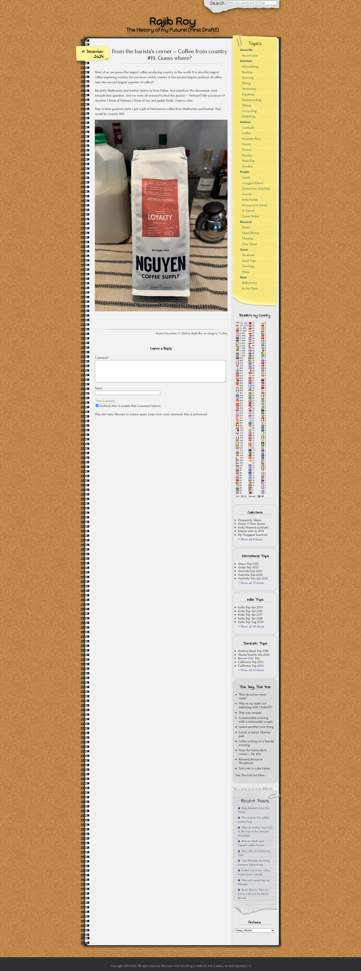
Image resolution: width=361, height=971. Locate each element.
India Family (250, 199)
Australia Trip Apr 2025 (253, 578)
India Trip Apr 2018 (250, 618)
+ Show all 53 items (251, 670)
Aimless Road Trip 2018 (253, 651)
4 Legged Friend (252, 183)
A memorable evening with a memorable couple (256, 719)
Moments (246, 222)
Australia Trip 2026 (250, 575)
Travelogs (248, 266)
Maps (245, 272)
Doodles (247, 166)
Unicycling (249, 111)
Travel (244, 249)
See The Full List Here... (251, 775)
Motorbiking (250, 66)
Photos (246, 150)
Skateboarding (251, 100)
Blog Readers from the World (253, 810)
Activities (246, 61)
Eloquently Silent (249, 520)
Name (99, 388)
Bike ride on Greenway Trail (254, 853)
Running (248, 77)
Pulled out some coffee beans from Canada (254, 872)
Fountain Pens (251, 139)
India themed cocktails (253, 527)
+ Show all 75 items (251, 583)
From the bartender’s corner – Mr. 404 (253, 752)
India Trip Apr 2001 (250, 607)
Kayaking (248, 94)
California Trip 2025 (251, 666)
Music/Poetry (250, 233)
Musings (248, 238)
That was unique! (250, 712)
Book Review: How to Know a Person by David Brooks (253, 894)
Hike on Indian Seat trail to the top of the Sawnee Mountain (255, 831)
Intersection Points (254, 205)
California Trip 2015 (250, 662)
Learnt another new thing (256, 727)
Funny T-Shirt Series (251, 524)
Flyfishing (248, 116)
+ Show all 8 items (250, 539)
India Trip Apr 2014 (250, 611)
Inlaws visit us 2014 (251, 531)
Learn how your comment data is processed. (178, 414)
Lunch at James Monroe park (255, 734)
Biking (246, 83)
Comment (102, 358)
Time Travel (249, 244)
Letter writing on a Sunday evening (257, 743)
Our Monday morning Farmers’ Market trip (253, 862)
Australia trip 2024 (250, 571)
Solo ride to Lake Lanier (254, 768)
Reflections (249, 283)
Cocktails (248, 128)
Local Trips (249, 261)
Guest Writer (250, 216)
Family (246, 177)
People (244, 172)
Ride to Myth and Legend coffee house (251, 843)
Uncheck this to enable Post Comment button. (130, 406)
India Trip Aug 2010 (250, 622)
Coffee (223, 333)
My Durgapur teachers (253, 535)
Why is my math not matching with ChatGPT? (255, 705)
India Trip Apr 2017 (250, 614)
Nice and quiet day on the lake (253, 882)
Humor (246, 144)
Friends (247, 194)
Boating (247, 72)
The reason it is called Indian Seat (253, 819)
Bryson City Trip (248, 658)
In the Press (250, 288)
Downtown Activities (256, 188)
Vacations (248, 255)
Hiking (246, 105)
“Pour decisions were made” (252, 696)
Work (243, 277)
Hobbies (245, 122)
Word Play (248, 161)
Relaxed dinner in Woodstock (251, 761)
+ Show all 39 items (251, 626)
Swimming (249, 89)
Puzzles (247, 155)
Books (246, 227)
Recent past (250, 55)
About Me (246, 50)
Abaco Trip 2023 (248, 564)
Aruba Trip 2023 (248, 567)
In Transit (248, 211)
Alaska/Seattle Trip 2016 (253, 655)
